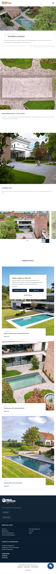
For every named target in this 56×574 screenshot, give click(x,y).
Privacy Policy (27, 566)
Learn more (14, 286)
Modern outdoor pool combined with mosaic (16, 333)
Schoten (4, 557)
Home (3, 9)
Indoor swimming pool (8, 533)
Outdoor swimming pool (8, 535)
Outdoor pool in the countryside (13, 483)
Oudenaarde (5, 553)
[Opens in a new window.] (28, 570)
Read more (6, 336)
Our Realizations (10, 9)
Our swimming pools (34, 529)
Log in (30, 533)
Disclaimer (20, 566)
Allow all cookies (19, 290)
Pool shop (5, 512)
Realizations (5, 531)
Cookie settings (34, 566)
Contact (31, 531)
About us (4, 529)
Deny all (36, 290)
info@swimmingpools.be (8, 545)
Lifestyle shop (6, 517)
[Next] (47, 241)
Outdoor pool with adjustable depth (14, 408)
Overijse (4, 555)
